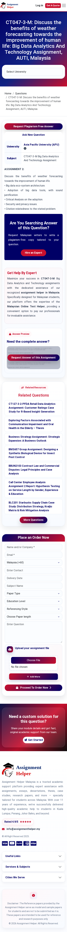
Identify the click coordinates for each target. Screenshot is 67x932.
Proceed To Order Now (34, 687)
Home (8, 93)
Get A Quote (53, 5)
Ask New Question (33, 134)
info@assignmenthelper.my (23, 829)
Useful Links (12, 856)
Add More (35, 676)
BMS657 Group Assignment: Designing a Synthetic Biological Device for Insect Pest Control (33, 453)
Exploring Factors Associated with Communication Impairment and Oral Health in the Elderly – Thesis (31, 424)
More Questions (33, 519)
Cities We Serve (15, 877)
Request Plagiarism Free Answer (33, 126)
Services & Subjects (17, 866)
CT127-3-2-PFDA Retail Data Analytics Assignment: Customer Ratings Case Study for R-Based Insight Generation (32, 407)
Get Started (35, 739)
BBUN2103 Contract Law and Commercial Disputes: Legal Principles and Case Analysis (34, 469)
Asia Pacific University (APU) (41, 144)
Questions (21, 93)
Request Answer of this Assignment (33, 357)
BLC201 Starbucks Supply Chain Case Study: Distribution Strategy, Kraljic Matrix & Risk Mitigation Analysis (31, 506)
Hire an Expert (33, 252)
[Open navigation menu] (63, 5)
